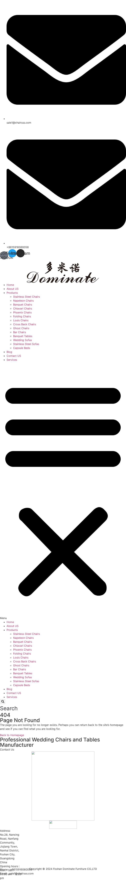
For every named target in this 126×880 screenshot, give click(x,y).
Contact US (14, 355)
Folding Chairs (22, 316)
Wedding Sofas (22, 340)
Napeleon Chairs (23, 300)
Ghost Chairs (21, 328)
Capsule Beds (21, 348)
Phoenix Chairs (22, 312)
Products (12, 292)
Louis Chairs (20, 320)
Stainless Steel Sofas (26, 344)
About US (13, 288)
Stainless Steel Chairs (26, 296)
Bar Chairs (19, 332)
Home (10, 284)
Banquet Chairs (22, 304)
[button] (63, 491)
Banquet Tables (22, 336)
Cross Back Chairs (24, 324)
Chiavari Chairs (22, 308)
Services (12, 359)
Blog (9, 351)
